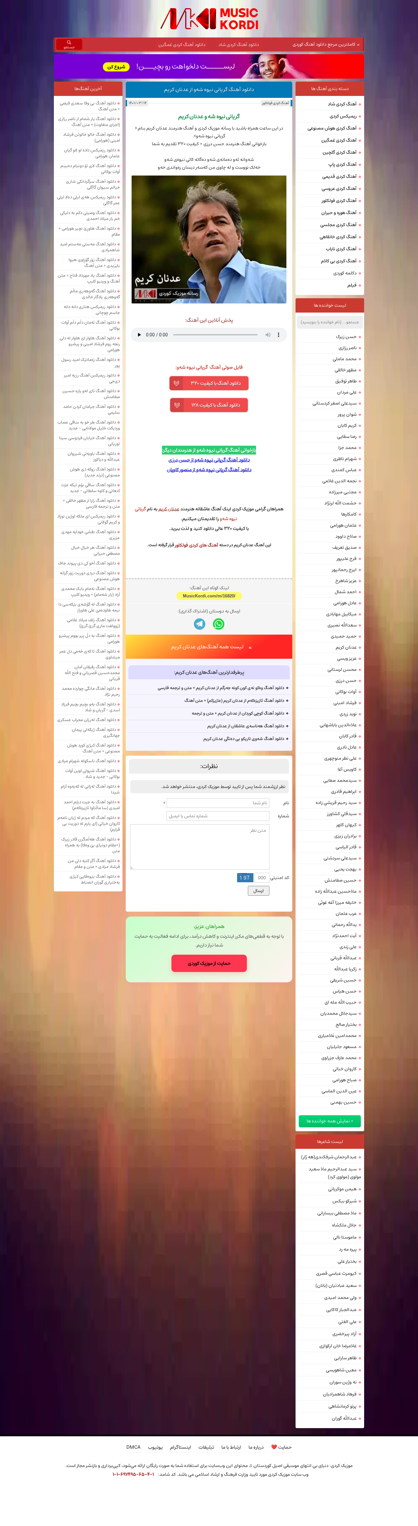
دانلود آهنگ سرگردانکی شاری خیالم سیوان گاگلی (93, 184)
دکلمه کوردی (345, 273)
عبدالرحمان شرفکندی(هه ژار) (329, 1157)
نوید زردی (348, 714)
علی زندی (348, 947)
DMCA (133, 1447)
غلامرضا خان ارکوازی (338, 1346)
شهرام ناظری (345, 459)
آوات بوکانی (346, 692)
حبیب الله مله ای (341, 1002)
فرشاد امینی (345, 703)
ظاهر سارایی (345, 1358)
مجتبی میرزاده (343, 492)
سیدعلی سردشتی (340, 858)
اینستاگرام (180, 1447)
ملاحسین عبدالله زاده (336, 891)
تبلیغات (206, 1447)
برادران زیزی (345, 836)
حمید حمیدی (344, 636)
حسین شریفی (343, 980)
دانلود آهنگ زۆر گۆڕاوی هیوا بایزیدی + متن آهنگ (94, 262)
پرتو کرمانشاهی (343, 1406)
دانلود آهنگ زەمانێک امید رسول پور (90, 362)
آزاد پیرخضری (344, 1334)
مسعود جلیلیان (342, 1047)
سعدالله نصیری (342, 625)
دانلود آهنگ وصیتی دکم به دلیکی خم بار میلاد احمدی (90, 215)
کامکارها (349, 514)
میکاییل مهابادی (341, 614)
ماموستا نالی (345, 1237)
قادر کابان (348, 736)
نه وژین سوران (343, 1382)
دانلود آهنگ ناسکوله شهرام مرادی (87, 760)
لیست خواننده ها (330, 305)
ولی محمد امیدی (340, 1298)
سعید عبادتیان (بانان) (336, 1285)
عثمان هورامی (343, 525)
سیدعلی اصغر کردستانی (335, 403)
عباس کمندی (344, 470)
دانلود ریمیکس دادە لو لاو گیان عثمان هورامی (92, 153)
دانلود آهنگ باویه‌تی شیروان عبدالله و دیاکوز (94, 456)
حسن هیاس (345, 991)
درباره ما (256, 1447)
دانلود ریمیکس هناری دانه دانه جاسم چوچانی (92, 309)
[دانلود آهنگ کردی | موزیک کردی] (209, 18)
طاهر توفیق (346, 381)
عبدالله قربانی (343, 958)
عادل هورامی (345, 603)
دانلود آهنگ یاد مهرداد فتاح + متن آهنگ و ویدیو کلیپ (89, 278)
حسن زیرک (346, 337)
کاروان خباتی (345, 1069)
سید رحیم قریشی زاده (336, 803)
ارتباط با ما (231, 1447)
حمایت (281, 1447)
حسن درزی (346, 681)
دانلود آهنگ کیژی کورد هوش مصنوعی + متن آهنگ (93, 748)
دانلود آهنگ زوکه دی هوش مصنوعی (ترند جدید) (95, 472)
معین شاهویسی (341, 1370)
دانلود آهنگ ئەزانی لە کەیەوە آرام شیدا (90, 789)
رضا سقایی (347, 436)
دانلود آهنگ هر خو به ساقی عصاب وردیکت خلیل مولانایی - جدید (88, 425)
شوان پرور (347, 414)
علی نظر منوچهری (340, 758)
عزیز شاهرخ (346, 581)
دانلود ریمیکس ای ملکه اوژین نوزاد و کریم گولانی (88, 519)
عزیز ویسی (347, 658)
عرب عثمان (346, 913)
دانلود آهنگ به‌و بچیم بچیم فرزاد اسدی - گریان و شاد (90, 707)
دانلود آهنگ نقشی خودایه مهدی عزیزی (90, 534)
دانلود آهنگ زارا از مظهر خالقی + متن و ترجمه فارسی (91, 503)
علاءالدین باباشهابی (338, 725)
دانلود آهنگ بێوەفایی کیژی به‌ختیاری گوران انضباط (95, 879)
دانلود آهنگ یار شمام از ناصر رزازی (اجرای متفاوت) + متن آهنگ (89, 121)
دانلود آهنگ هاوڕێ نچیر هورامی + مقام (89, 231)
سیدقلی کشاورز (342, 814)
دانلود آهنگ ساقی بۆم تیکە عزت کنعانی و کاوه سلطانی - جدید (90, 487)
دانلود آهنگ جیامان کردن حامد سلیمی (91, 409)
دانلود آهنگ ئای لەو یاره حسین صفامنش (91, 393)
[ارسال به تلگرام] (199, 624)
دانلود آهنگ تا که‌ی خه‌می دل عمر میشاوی (89, 654)
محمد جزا (347, 448)
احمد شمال (346, 592)
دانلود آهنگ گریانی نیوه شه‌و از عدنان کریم (209, 89)
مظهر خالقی (346, 370)
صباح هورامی (344, 1080)
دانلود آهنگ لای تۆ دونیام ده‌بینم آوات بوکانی (90, 168)
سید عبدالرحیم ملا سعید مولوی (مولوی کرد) (335, 1173)
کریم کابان (347, 425)
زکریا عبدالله (345, 969)
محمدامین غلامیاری (337, 1036)
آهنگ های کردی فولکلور (196, 545)
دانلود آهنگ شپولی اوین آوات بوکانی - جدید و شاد (92, 773)
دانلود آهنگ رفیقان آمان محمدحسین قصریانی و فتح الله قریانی (92, 672)
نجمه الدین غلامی (339, 481)
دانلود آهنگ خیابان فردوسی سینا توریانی (89, 440)
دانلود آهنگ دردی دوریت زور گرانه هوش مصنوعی (90, 575)
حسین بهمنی (343, 1102)
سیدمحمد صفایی (340, 780)
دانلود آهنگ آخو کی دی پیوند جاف (87, 563)
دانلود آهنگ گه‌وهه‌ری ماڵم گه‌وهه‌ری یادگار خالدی (95, 294)
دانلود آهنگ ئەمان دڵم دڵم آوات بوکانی (90, 325)
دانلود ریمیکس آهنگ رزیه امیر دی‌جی (92, 378)
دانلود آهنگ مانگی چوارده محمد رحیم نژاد (91, 691)
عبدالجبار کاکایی (341, 1310)
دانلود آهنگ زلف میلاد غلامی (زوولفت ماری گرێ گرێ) (93, 622)
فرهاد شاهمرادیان (340, 1394)
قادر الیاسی (346, 847)
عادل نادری (347, 747)
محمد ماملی (345, 359)
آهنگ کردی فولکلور (275, 103)
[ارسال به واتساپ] (218, 624)
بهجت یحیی (345, 869)
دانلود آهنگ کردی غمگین (181, 45)
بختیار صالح (346, 1024)
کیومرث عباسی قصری (336, 1273)
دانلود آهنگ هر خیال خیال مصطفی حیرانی (95, 550)
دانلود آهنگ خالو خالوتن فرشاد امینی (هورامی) (91, 137)
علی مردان (347, 392)
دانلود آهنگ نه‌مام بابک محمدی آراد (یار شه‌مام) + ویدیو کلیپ (90, 591)
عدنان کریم (346, 647)
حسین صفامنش (341, 880)
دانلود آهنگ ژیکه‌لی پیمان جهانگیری (96, 732)
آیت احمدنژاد (344, 936)
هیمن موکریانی (342, 1189)
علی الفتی (347, 1322)
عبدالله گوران (344, 1418)
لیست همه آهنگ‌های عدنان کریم (207, 646)
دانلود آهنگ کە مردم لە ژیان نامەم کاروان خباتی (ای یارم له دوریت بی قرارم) (88, 823)
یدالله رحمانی (344, 925)
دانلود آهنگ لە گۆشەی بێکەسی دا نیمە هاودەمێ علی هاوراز (89, 607)
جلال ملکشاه (344, 1225)
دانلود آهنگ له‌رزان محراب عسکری (86, 719)
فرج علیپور (347, 559)
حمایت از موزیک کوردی (209, 963)
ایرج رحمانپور (344, 570)
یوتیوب (155, 1447)
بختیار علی (347, 1261)
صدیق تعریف (344, 547)
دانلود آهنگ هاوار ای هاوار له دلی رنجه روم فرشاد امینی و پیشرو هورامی (90, 343)
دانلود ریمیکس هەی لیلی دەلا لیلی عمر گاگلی (88, 200)
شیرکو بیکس (344, 1201)
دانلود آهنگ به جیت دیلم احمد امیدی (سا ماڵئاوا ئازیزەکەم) (92, 804)
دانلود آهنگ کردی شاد (238, 45)
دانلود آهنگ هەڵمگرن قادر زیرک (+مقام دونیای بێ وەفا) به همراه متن (90, 845)
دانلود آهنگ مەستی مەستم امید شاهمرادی (90, 247)
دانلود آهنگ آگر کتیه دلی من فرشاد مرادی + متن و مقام (94, 863)
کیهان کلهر (346, 825)
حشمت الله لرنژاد (340, 503)
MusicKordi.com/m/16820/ (209, 595)
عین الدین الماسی (339, 1091)
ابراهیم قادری (344, 791)
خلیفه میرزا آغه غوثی (337, 902)
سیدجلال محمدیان (338, 1013)
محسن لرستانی (342, 669)
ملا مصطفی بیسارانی (337, 1213)
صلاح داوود (346, 536)
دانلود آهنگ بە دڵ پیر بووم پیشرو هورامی (89, 638)
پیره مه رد (348, 1249)
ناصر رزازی (348, 348)
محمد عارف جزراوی (339, 1058)
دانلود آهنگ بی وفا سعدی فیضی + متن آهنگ (90, 106)
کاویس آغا (347, 769)
